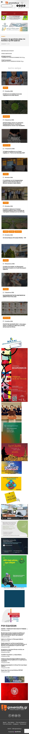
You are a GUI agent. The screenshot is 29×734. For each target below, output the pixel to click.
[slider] (13, 518)
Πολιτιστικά (7, 145)
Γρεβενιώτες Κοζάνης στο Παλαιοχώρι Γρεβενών (12, 639)
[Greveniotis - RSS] (24, 6)
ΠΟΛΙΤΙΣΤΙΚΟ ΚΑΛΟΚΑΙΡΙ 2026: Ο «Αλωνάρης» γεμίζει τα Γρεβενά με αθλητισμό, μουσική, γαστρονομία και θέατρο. (14, 325)
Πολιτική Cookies (7, 724)
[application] (14, 512)
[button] (14, 512)
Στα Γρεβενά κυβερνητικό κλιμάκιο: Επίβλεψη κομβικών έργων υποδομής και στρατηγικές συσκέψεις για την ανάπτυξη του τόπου (13, 210)
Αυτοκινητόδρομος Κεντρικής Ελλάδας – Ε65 (14, 237)
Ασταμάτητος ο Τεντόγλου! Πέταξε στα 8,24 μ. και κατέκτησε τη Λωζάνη (12, 650)
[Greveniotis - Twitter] (20, 6)
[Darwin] (17, 731)
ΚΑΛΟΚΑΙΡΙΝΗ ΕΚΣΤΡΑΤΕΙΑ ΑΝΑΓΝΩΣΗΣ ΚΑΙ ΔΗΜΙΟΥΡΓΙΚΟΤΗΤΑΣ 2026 (14, 296)
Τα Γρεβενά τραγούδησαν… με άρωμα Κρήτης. (11, 654)
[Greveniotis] (12, 2)
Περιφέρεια (6, 116)
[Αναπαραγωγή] (3, 518)
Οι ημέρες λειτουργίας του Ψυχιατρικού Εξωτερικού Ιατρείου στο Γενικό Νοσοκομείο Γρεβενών (14, 268)
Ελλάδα (12, 231)
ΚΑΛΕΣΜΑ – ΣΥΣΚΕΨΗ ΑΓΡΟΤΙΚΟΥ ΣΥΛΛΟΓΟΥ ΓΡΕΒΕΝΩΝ (13, 628)
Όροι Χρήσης (11, 722)
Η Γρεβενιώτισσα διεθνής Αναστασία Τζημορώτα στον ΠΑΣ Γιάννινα (12, 94)
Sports (5, 87)
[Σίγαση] (24, 518)
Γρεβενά (6, 174)
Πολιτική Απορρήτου (21, 722)
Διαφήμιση (15, 724)
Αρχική (4, 722)
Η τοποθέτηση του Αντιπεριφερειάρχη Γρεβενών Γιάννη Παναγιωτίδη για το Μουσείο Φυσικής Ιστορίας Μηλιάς (13, 182)
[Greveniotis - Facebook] (17, 6)
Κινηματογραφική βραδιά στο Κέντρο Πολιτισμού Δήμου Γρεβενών (14, 665)
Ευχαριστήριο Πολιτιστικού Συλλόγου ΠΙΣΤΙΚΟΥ (12, 670)
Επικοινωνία (23, 724)
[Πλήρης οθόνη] (26, 518)
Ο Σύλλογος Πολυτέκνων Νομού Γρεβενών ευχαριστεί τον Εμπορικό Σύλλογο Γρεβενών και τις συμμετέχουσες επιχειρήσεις (14, 660)
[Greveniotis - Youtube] (22, 6)
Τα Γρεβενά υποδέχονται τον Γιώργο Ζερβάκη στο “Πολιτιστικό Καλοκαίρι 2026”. (14, 152)
